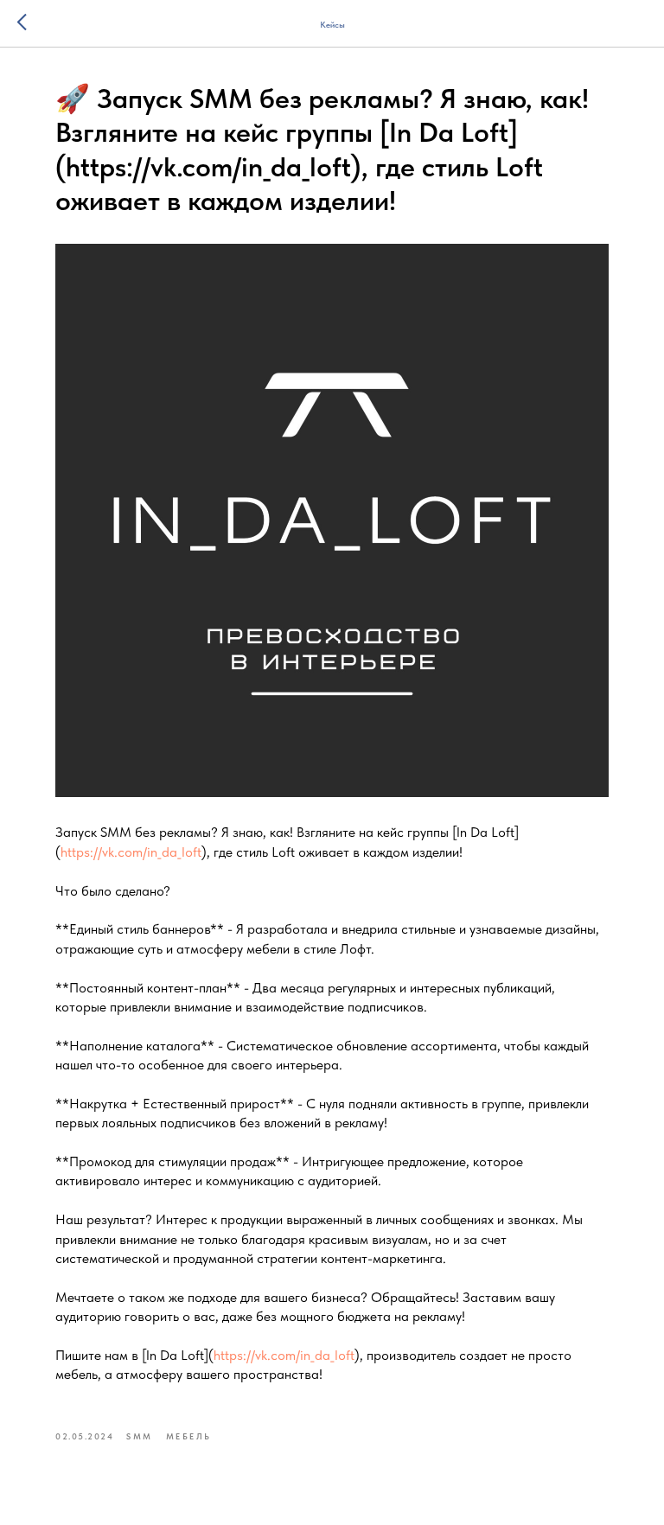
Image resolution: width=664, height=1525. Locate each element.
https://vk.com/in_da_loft (131, 852)
